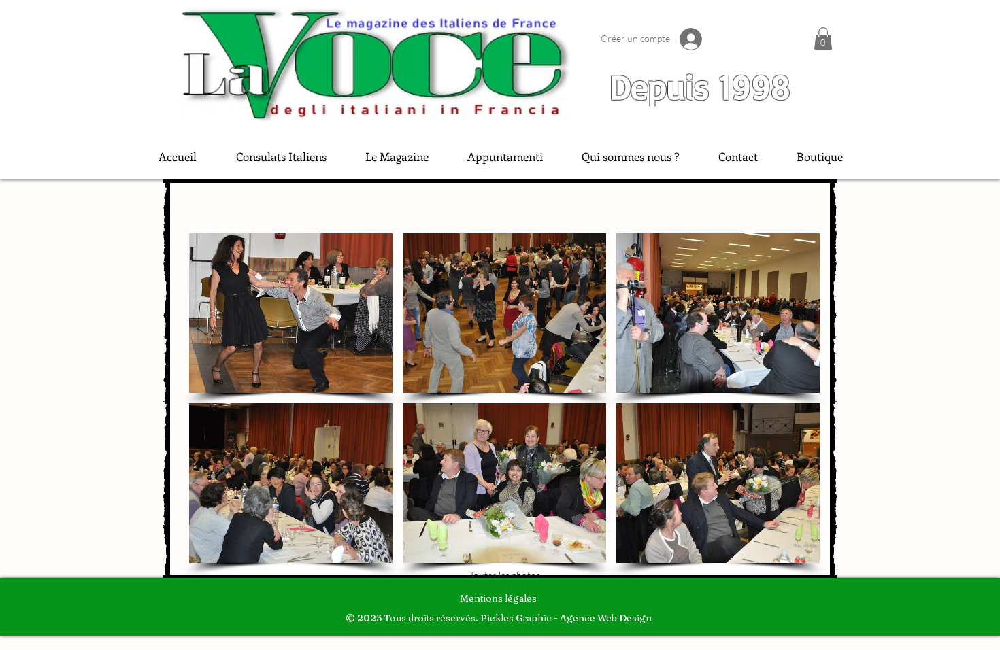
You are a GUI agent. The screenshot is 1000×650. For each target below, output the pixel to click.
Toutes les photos (504, 575)
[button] (823, 38)
